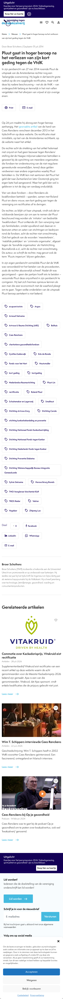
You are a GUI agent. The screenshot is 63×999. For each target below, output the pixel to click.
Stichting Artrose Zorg (17, 411)
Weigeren (32, 980)
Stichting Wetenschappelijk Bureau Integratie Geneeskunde (27, 470)
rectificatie (11, 392)
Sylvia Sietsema (13, 482)
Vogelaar (10, 510)
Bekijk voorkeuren (31, 988)
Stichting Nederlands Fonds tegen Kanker (25, 449)
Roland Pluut (34, 392)
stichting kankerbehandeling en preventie (25, 420)
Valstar (33, 501)
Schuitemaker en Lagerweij (18, 401)
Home (4, 34)
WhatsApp (32, 535)
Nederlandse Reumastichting (19, 382)
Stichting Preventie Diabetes (19, 458)
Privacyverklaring (37, 995)
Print (8, 107)
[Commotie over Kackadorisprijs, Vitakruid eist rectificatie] (31, 632)
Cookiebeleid (23, 995)
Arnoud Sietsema (14, 316)
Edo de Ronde (42, 354)
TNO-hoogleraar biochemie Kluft (21, 491)
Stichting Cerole (47, 411)
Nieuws (14, 34)
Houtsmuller (42, 363)
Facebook (32, 526)
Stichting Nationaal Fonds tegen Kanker (24, 439)
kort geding (12, 373)
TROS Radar (12, 501)
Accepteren (31, 971)
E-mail (27, 107)
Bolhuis (51, 325)
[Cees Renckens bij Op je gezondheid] (31, 793)
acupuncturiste (13, 306)
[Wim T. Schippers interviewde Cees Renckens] (31, 720)
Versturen (50, 916)
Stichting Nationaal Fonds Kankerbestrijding (26, 430)
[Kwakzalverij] (14, 23)
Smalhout (47, 401)
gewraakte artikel (28, 126)
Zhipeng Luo (33, 510)
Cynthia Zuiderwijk (15, 354)
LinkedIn (12, 535)
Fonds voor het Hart (15, 363)
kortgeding (34, 373)
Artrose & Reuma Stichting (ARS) (21, 325)
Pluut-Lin (49, 382)
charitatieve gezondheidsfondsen (21, 344)
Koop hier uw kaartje (14, 13)
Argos (35, 306)
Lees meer (10, 694)
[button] (58, 940)
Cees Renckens (13, 335)
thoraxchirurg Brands (42, 482)
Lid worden (18, 899)
